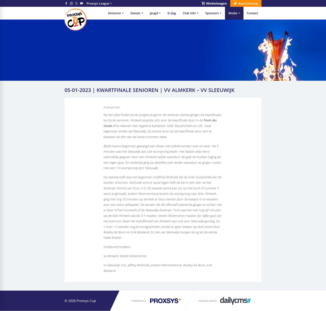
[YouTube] (81, 3)
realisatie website (207, 300)
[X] (76, 3)
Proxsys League (98, 3)
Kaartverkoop (248, 3)
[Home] (76, 19)
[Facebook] (66, 3)
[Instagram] (71, 3)
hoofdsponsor (138, 300)
